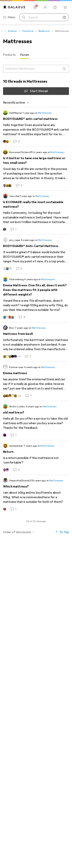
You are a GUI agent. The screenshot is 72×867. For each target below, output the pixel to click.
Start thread (39, 91)
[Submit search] (23, 17)
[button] (33, 532)
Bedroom (44, 31)
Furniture (27, 31)
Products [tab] (9, 55)
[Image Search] (64, 17)
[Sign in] (45, 7)
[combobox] (16, 102)
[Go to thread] (36, 127)
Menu (11, 17)
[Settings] (35, 7)
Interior (12, 31)
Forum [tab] (24, 55)
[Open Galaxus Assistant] (55, 7)
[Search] (64, 68)
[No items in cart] (65, 7)
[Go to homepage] (14, 7)
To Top (64, 532)
